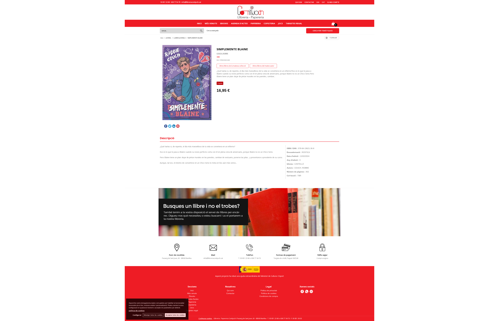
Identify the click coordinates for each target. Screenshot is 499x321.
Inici (199, 23)
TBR (218, 57)
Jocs (280, 23)
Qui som (298, 2)
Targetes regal (294, 23)
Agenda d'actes (239, 23)
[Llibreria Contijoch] (250, 12)
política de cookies (137, 311)
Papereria (256, 23)
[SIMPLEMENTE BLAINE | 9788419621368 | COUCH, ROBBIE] (186, 82)
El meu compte (333, 2)
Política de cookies (268, 293)
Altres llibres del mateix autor (263, 66)
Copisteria (269, 23)
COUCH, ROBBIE (222, 53)
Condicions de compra (269, 296)
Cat (323, 2)
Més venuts (211, 23)
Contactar (309, 2)
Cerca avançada (212, 30)
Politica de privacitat (269, 290)
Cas (317, 2)
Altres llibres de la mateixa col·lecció (232, 66)
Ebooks (224, 23)
